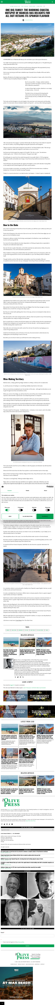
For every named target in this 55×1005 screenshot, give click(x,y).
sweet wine (32, 630)
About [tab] (45, 490)
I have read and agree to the (13, 942)
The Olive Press (40, 630)
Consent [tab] (10, 490)
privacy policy (20, 942)
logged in (12, 685)
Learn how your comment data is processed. (34, 687)
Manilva (8, 630)
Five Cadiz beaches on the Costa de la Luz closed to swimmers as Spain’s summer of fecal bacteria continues (10, 652)
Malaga (26, 6)
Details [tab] (27, 490)
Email (3, 932)
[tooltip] (15, 677)
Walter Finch (29, 20)
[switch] (21, 510)
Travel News (32, 6)
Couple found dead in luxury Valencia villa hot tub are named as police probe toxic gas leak (27, 652)
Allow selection (27, 516)
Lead (22, 6)
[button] (53, 830)
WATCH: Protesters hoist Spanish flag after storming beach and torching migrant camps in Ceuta (43, 652)
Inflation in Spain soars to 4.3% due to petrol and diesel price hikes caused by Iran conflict (27, 761)
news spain (14, 630)
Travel (47, 630)
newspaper (21, 630)
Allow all (45, 516)
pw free (26, 630)
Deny (10, 516)
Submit (27, 946)
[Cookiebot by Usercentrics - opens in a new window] (47, 487)
